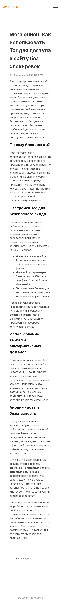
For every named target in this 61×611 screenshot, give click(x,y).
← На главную (21, 558)
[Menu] (55, 7)
